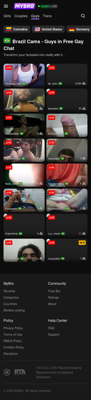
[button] (6, 6)
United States (52, 29)
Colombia (20, 29)
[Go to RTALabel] (20, 372)
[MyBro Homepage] (24, 6)
